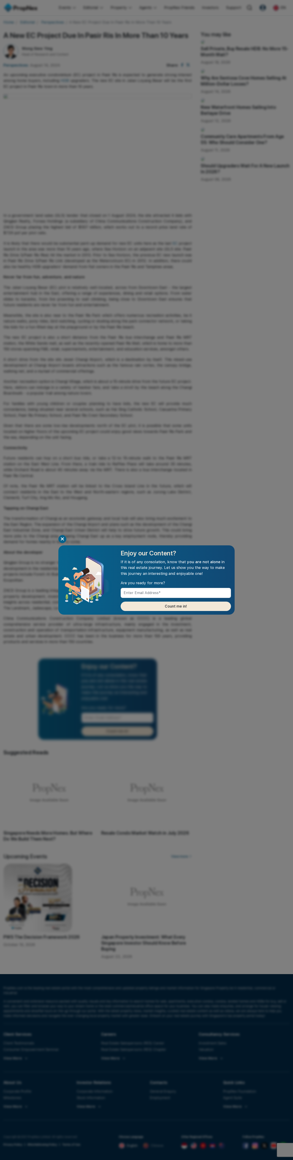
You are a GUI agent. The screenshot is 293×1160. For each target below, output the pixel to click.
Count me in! (176, 606)
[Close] (62, 539)
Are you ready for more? (143, 583)
